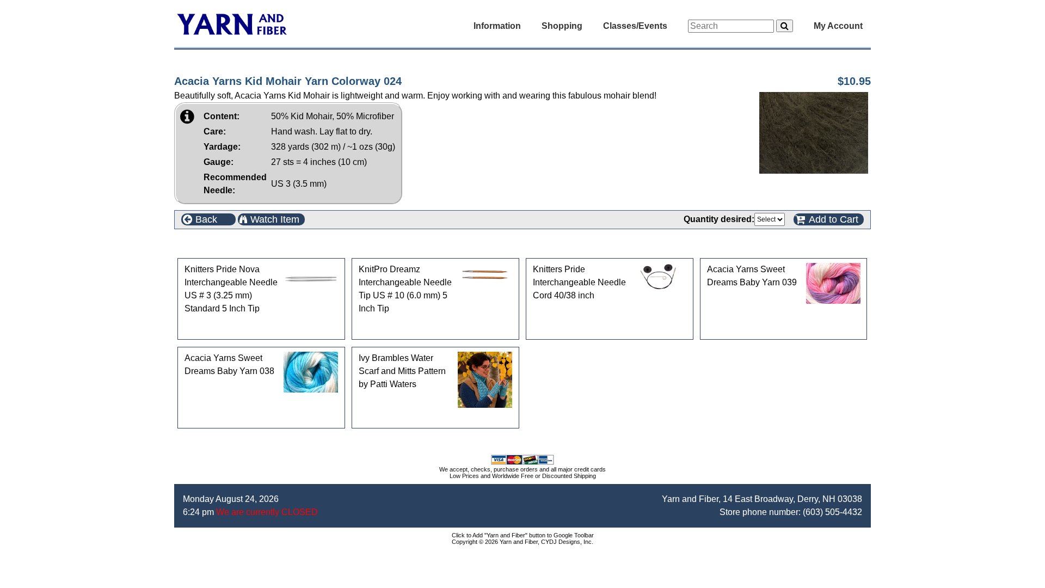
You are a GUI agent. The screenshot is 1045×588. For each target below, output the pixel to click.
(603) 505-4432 (832, 512)
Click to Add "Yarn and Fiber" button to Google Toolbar (523, 535)
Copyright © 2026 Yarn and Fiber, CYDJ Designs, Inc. (522, 541)
